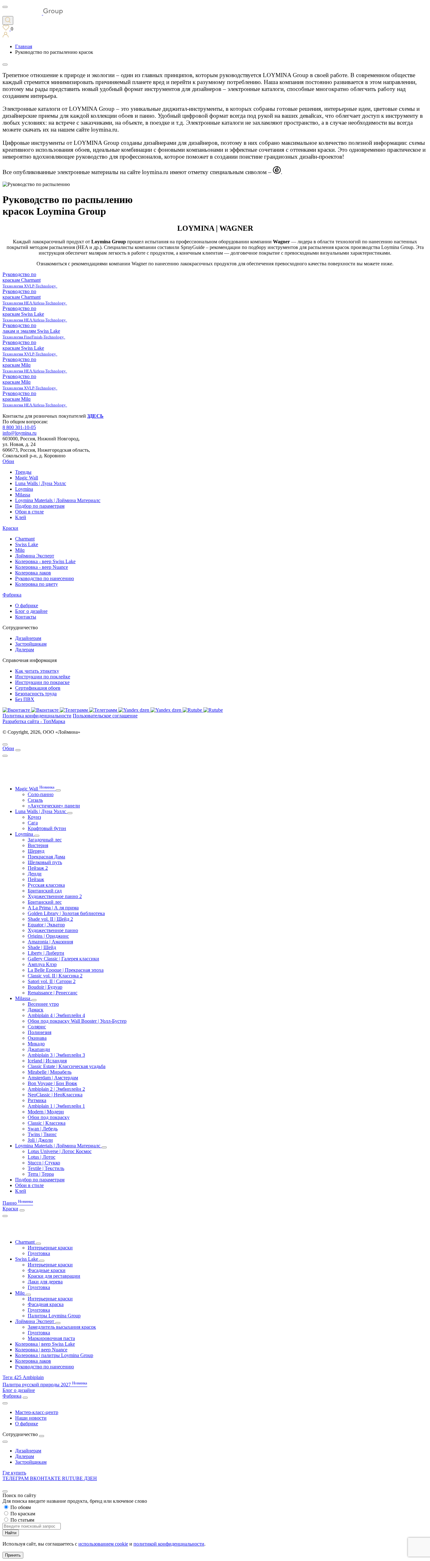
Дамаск (35, 1009)
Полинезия (39, 1032)
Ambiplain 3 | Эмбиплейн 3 (56, 1055)
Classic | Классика (46, 1123)
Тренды (23, 472)
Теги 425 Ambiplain (23, 1377)
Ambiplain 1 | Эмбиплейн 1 (56, 1106)
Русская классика (46, 885)
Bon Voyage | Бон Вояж (52, 1083)
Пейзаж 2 (38, 868)
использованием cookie (103, 1544)
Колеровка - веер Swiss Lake (45, 561)
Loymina (24, 489)
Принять (13, 1555)
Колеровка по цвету (36, 584)
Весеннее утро (43, 1004)
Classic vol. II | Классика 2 (55, 975)
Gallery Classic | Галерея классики (63, 958)
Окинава (37, 1038)
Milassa (22, 494)
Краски (10, 528)
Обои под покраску (49, 1117)
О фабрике (26, 605)
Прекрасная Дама (46, 856)
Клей (20, 517)
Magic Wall (26, 477)
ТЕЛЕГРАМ (16, 1478)
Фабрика (12, 594)
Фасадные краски (46, 1270)
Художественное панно (53, 930)
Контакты (25, 616)
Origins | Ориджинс (48, 936)
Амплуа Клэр (42, 964)
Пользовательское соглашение (105, 715)
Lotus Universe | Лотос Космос (60, 1151)
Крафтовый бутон (47, 828)
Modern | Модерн (46, 1111)
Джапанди (39, 1049)
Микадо (36, 1043)
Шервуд (36, 851)
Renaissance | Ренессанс (52, 992)
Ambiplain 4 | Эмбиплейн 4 (56, 1015)
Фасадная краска (46, 1304)
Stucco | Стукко (44, 1162)
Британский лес (45, 902)
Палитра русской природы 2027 (45, 1384)
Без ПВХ (24, 699)
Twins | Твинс (42, 1134)
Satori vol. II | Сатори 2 (52, 981)
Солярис (37, 1026)
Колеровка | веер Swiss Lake (45, 1344)
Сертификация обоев (37, 688)
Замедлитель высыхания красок (62, 1327)
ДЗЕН (90, 1478)
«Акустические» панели (54, 805)
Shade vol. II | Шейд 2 (50, 919)
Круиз (34, 817)
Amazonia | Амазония (50, 941)
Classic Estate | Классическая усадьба (66, 1066)
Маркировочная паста (51, 1338)
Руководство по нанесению (44, 578)
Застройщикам (31, 644)
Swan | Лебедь (43, 1128)
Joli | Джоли (40, 1140)
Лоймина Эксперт (34, 555)
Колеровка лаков (33, 572)
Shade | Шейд (42, 947)
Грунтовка (39, 1253)
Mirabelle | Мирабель (49, 1072)
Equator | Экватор (46, 924)
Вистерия (38, 845)
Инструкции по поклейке (42, 676)
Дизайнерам (28, 638)
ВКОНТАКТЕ (46, 1478)
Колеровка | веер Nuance (41, 1349)
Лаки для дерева (45, 1281)
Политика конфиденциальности (37, 715)
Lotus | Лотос (41, 1157)
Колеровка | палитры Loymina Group (54, 1355)
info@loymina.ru (20, 433)
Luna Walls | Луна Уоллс (40, 483)
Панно (18, 1203)
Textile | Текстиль (46, 1168)
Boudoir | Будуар (45, 987)
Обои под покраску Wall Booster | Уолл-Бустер (77, 1021)
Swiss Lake (26, 544)
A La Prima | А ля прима (53, 907)
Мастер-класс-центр (36, 1412)
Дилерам (24, 649)
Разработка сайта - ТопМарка (34, 721)
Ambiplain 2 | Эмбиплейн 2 (56, 1089)
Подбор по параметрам (40, 506)
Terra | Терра (41, 1174)
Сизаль (35, 800)
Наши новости (31, 1418)
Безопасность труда (36, 693)
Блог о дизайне (31, 611)
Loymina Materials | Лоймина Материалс (57, 500)
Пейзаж (36, 879)
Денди (35, 873)
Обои (8, 461)
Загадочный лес (45, 839)
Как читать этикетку (37, 671)
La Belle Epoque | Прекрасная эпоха (66, 970)
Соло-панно (41, 794)
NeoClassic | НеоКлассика (55, 1094)
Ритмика (37, 1100)
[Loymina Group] (33, 13)
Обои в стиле (29, 511)
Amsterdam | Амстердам (53, 1077)
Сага (33, 822)
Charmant (25, 538)
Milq (20, 550)
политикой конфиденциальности (168, 1544)
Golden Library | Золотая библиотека (66, 913)
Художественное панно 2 (55, 896)
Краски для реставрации (54, 1276)
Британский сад (45, 890)
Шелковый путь (45, 862)
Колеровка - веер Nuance (41, 567)
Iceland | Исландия (47, 1060)
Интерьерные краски (50, 1247)
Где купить (14, 1472)
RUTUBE (73, 1478)
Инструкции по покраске (42, 682)
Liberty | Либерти (46, 953)
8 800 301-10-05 (19, 427)
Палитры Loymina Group (54, 1315)
